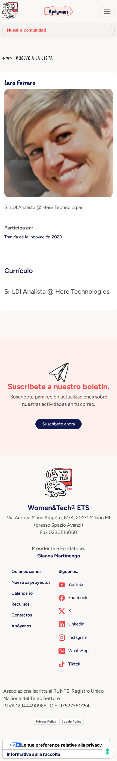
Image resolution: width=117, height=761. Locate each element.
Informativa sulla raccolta (33, 754)
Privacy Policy (46, 721)
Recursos (20, 604)
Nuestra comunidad (26, 30)
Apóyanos (58, 11)
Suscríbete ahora (58, 423)
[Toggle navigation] (107, 11)
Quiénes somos (26, 571)
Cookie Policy (71, 721)
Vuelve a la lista (33, 58)
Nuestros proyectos (30, 582)
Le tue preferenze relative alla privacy (61, 745)
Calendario (22, 593)
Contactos (21, 615)
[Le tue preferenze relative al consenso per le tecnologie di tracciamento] (107, 751)
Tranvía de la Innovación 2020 (33, 237)
